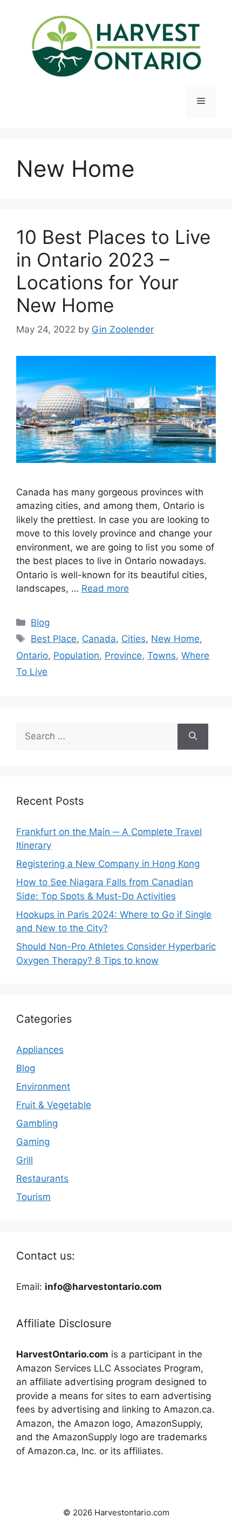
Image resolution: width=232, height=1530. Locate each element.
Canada (99, 638)
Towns (161, 655)
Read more (105, 588)
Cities (133, 638)
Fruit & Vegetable (53, 1105)
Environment (43, 1086)
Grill (24, 1160)
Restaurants (42, 1178)
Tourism (33, 1196)
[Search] (193, 737)
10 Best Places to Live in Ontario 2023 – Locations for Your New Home (113, 271)
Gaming (33, 1141)
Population (76, 655)
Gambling (37, 1123)
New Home (175, 638)
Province (123, 655)
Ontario (32, 655)
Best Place (54, 638)
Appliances (40, 1049)
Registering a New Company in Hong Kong (108, 863)
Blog (40, 622)
